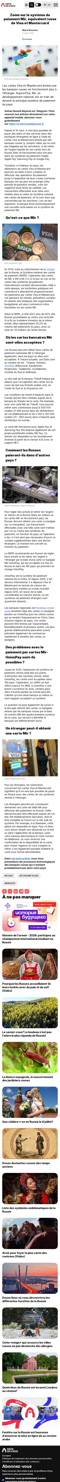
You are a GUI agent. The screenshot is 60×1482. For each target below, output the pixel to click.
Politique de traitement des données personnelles (27, 1458)
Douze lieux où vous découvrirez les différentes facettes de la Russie (26, 1299)
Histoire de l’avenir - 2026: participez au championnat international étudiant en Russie (28, 939)
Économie (27, 39)
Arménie (9, 365)
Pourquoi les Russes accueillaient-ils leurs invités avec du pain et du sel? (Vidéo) (26, 987)
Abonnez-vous (17, 1466)
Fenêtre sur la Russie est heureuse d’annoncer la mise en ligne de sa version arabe (29, 1436)
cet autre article (20, 858)
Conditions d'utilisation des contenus (20, 1461)
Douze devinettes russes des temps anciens (26, 1165)
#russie (8, 875)
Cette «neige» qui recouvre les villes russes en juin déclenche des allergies (27, 1344)
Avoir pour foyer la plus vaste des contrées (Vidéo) (24, 1254)
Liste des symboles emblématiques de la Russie (29, 1209)
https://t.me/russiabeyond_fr (26, 123)
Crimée (50, 269)
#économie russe (28, 875)
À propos (6, 1455)
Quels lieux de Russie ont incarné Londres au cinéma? (29, 1389)
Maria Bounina (30, 30)
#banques (9, 883)
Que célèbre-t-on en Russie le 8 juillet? (27, 1121)
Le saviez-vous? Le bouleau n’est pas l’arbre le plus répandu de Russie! (27, 1033)
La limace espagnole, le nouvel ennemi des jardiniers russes (27, 1078)
